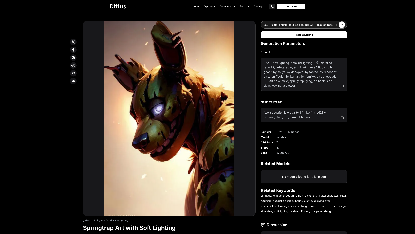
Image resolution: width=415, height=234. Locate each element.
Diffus (118, 6)
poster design (337, 206)
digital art (310, 195)
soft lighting (281, 211)
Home (196, 6)
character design (283, 195)
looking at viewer (288, 206)
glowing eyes (322, 200)
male (312, 206)
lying (304, 206)
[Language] (272, 6)
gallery (86, 220)
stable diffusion (300, 211)
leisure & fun (268, 206)
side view (266, 211)
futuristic (266, 200)
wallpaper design (321, 211)
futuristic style (303, 200)
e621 (343, 195)
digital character (328, 195)
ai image (266, 195)
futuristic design (283, 200)
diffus (299, 195)
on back (322, 206)
